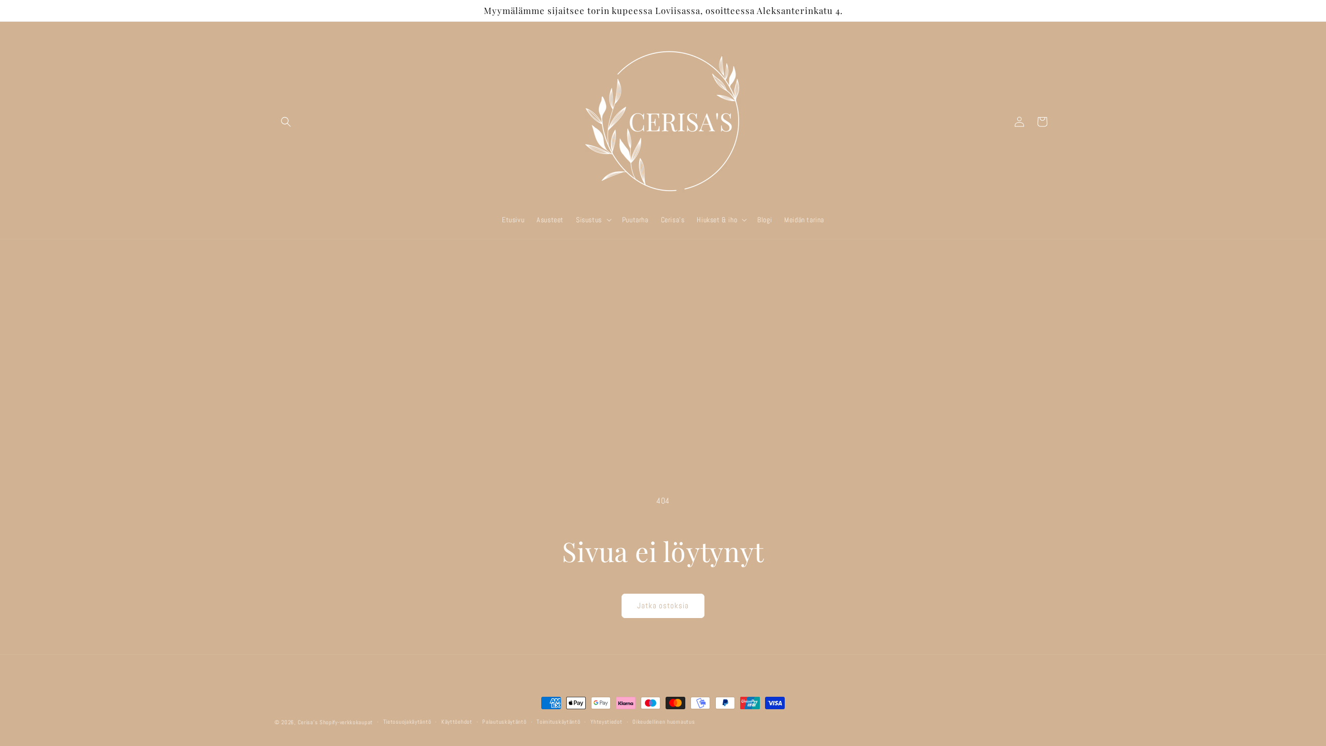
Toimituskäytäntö (558, 721)
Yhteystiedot (606, 721)
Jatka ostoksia (663, 605)
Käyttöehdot (456, 721)
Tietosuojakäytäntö (407, 721)
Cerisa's (308, 722)
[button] (286, 121)
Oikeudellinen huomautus (663, 721)
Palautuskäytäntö (504, 721)
